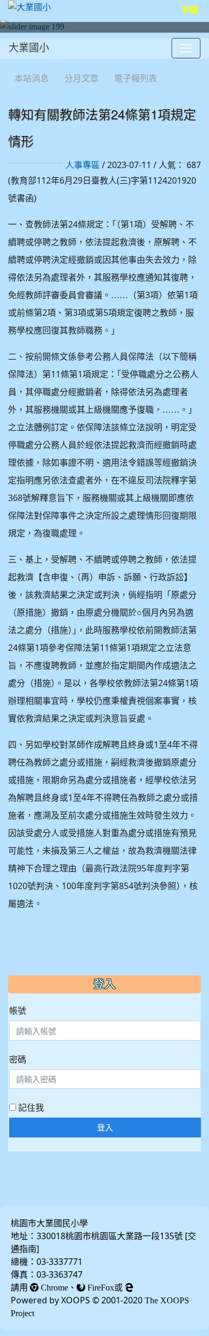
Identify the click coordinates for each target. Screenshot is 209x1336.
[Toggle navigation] (185, 48)
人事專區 (82, 165)
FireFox (99, 1287)
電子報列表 (135, 78)
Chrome (53, 1287)
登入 (105, 1127)
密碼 (17, 1059)
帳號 (17, 1010)
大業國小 (29, 48)
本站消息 (31, 78)
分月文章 (81, 78)
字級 (189, 9)
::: (10, 63)
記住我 (30, 1107)
